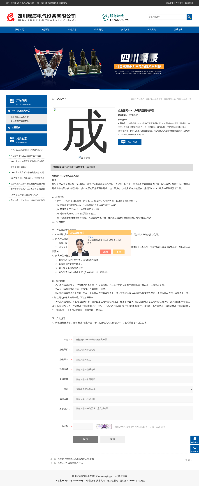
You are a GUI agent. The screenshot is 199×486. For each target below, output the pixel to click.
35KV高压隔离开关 (21, 111)
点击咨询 (132, 142)
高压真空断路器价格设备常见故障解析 (28, 189)
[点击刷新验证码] (104, 426)
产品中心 (140, 99)
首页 (133, 99)
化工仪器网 (112, 480)
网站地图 (140, 480)
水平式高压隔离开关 (20, 117)
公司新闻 (98, 29)
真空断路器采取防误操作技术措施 (26, 156)
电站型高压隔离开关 (20, 121)
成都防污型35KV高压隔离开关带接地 (76, 459)
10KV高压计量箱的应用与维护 (24, 195)
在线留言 (179, 3)
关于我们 (46, 29)
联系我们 (189, 3)
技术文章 (125, 29)
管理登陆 (90, 480)
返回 (187, 460)
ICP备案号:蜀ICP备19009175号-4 (69, 480)
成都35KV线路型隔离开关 (70, 463)
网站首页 (170, 3)
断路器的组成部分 (19, 167)
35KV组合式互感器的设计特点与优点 (27, 178)
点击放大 (85, 158)
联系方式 (178, 29)
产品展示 (72, 29)
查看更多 (16, 127)
